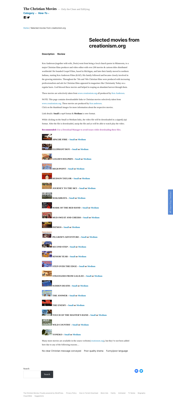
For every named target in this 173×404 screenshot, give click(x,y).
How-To (42, 13)
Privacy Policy (71, 393)
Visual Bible (27, 396)
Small (72, 139)
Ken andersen (96, 103)
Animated (121, 393)
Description (48, 54)
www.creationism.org (87, 93)
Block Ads (104, 393)
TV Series (131, 393)
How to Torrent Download (88, 393)
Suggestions (39, 396)
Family (113, 393)
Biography (141, 393)
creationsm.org (97, 340)
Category (28, 13)
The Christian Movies (40, 9)
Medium (82, 139)
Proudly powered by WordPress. (52, 393)
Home (26, 28)
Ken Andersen (118, 93)
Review (61, 54)
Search (26, 368)
